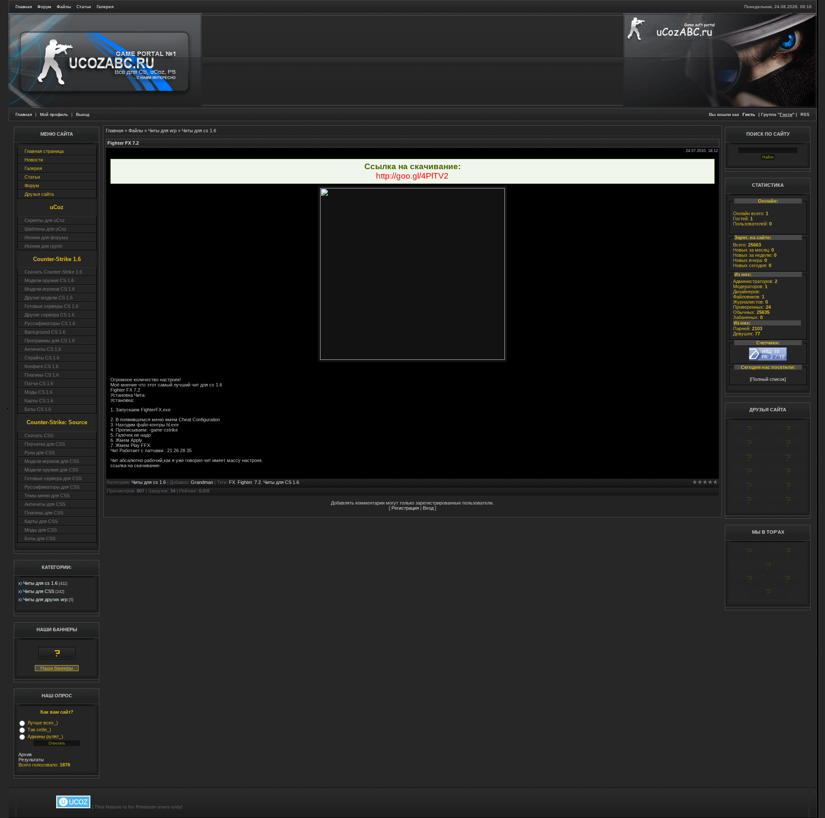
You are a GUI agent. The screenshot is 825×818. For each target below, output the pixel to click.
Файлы (64, 6)
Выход (82, 114)
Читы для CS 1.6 (281, 482)
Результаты (31, 759)
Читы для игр (162, 130)
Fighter (245, 482)
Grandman (202, 482)
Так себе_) (39, 729)
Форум (44, 6)
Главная (23, 6)
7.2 (257, 482)
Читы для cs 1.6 (40, 583)
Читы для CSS (38, 591)
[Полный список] (768, 379)
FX (232, 482)
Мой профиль (54, 114)
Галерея (105, 6)
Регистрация (405, 508)
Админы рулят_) (45, 736)
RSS (805, 114)
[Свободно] (748, 448)
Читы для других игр (45, 599)
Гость (748, 114)
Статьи (83, 6)
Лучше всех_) (43, 722)
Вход (428, 508)
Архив (25, 754)
